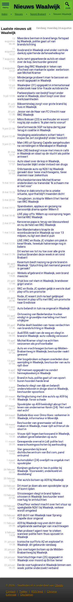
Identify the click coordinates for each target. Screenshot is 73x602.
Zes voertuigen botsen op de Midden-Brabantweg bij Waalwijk (40, 551)
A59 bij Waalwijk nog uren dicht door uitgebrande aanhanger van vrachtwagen (43, 524)
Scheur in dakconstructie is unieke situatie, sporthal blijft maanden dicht (40, 192)
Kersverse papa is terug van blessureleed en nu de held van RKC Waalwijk (43, 223)
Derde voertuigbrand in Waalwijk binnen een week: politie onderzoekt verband (44, 566)
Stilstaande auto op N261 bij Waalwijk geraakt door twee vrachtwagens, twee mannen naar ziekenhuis (42, 172)
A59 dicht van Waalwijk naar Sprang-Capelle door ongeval (39, 517)
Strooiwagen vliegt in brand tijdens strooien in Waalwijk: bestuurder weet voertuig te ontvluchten (40, 496)
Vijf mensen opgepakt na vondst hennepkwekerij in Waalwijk (37, 372)
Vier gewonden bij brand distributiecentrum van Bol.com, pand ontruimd (40, 452)
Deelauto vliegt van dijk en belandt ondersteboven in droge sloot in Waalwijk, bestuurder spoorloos (43, 388)
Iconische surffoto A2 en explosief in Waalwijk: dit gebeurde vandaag (40, 543)
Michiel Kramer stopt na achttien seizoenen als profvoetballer (37, 342)
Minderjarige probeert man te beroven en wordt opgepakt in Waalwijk (42, 79)
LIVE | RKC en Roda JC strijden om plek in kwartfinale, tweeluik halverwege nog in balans (42, 243)
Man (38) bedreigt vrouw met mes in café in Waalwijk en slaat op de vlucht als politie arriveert (43, 153)
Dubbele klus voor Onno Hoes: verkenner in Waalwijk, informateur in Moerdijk (43, 417)
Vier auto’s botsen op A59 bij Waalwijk (40, 479)
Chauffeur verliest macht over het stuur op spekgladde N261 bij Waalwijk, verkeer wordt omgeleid (44, 507)
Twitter (23, 591)
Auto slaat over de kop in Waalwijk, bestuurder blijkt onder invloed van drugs (42, 163)
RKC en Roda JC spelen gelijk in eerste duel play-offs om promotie (43, 290)
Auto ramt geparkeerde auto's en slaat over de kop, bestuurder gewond (41, 60)
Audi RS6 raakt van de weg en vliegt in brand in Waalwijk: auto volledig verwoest (42, 334)
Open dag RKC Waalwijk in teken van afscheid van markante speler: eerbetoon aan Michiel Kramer (43, 69)
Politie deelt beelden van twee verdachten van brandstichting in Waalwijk (43, 327)
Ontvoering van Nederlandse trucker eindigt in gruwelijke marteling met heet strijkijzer (42, 317)
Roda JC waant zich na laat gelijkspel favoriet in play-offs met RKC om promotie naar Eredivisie (43, 299)
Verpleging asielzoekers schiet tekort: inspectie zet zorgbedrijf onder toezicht (42, 136)
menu (6, 7)
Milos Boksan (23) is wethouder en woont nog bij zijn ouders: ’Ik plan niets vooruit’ (43, 121)
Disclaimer (26, 594)
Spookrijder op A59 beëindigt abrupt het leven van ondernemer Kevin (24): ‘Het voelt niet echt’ (44, 407)
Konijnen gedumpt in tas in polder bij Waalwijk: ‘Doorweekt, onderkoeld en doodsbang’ (39, 471)
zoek (67, 8)
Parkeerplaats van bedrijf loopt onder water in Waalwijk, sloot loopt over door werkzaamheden (41, 96)
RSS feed (37, 591)
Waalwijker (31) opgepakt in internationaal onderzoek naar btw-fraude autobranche (43, 87)
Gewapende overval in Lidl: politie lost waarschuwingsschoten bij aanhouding (41, 443)
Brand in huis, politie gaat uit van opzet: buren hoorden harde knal (41, 379)
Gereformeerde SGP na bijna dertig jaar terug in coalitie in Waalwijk (41, 129)
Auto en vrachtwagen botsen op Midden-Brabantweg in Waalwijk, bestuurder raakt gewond (43, 351)
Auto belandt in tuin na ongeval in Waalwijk (43, 308)
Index (4, 14)
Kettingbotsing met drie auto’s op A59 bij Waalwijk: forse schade (42, 398)
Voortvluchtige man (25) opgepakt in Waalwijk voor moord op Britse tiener (40, 559)
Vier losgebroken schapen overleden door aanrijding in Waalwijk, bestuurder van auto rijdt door (43, 362)
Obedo (59, 585)
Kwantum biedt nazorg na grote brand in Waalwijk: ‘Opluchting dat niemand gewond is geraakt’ (43, 265)
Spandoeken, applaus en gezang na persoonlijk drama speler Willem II (39, 208)
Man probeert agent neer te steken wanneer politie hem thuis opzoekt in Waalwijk (40, 534)
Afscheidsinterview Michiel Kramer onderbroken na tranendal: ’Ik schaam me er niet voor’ (43, 183)
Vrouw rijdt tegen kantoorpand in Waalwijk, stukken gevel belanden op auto (43, 435)
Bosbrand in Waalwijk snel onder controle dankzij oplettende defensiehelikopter (42, 52)
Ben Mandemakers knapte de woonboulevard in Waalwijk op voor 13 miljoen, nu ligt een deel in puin (40, 232)
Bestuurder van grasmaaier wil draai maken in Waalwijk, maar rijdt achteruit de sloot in (43, 426)
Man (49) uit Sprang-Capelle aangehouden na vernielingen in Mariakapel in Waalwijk (43, 144)
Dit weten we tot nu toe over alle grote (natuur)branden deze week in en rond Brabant (41, 254)
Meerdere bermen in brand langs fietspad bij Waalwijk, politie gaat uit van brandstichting (43, 41)
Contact (10, 591)
